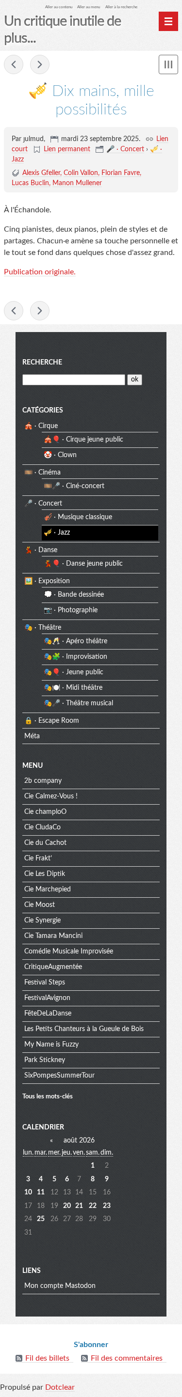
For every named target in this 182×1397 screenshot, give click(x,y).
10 (28, 1192)
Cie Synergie (42, 920)
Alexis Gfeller (41, 173)
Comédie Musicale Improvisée (68, 951)
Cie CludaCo (42, 827)
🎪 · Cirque (41, 426)
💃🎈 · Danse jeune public (83, 563)
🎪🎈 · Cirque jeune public (83, 439)
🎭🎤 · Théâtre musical (78, 703)
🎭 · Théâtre (42, 627)
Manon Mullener (77, 183)
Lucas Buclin (30, 183)
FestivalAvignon (47, 998)
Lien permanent (67, 149)
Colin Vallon (81, 173)
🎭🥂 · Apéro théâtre (75, 641)
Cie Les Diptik (44, 874)
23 (107, 1206)
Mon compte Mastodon (60, 1286)
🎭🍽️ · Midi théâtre (73, 687)
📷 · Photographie (71, 610)
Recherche (42, 362)
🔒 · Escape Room (51, 720)
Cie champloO (45, 812)
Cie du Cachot (45, 843)
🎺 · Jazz (57, 532)
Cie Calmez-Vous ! (51, 796)
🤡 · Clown (60, 455)
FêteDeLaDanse (47, 1013)
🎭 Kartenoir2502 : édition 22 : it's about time (13, 64)
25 (41, 1219)
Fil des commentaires (127, 1358)
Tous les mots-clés (47, 1096)
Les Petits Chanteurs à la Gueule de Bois (84, 1029)
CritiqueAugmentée (53, 967)
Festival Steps (44, 982)
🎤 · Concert (125, 149)
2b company (43, 781)
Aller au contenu (58, 7)
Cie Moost (39, 905)
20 (67, 1206)
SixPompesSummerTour (59, 1075)
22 (93, 1206)
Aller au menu (88, 7)
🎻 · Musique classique (78, 517)
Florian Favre (120, 173)
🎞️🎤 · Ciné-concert (74, 486)
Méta (32, 736)
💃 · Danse (40, 550)
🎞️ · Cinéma (42, 472)
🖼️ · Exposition (47, 581)
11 (41, 1192)
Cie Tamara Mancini (53, 936)
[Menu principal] (168, 21)
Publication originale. (40, 272)
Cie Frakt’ (38, 858)
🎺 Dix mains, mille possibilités (40, 64)
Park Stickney (44, 1060)
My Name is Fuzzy (51, 1044)
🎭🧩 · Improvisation (75, 656)
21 (79, 1206)
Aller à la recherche (121, 7)
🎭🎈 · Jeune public (73, 672)
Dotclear (60, 1387)
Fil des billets (47, 1358)
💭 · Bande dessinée (74, 594)
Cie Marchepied (47, 889)
